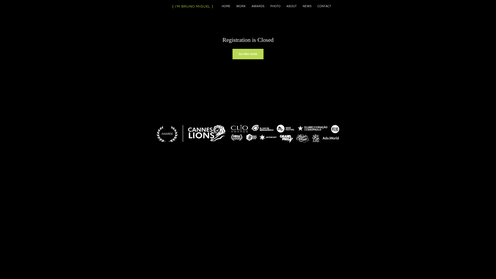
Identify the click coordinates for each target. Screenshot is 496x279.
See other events (248, 54)
